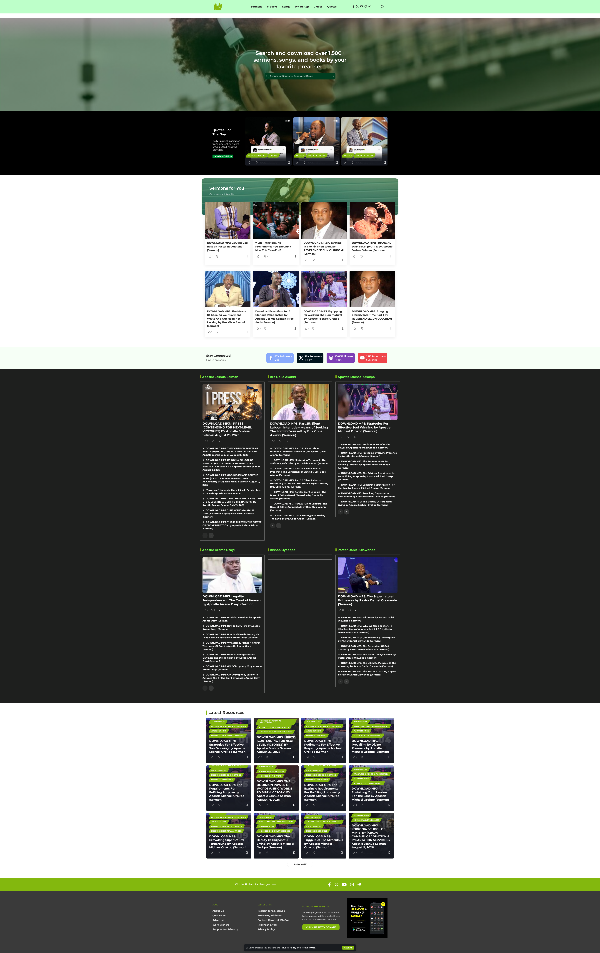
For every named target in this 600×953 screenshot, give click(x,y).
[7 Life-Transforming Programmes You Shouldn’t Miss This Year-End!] (276, 220)
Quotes (273, 155)
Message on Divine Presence (368, 735)
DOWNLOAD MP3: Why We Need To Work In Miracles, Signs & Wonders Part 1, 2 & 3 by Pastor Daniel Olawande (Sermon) (365, 629)
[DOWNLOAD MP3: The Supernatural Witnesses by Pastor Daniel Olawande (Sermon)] (368, 575)
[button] (348, 948)
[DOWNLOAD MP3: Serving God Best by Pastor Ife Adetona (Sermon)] (227, 220)
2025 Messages (218, 722)
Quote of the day (256, 155)
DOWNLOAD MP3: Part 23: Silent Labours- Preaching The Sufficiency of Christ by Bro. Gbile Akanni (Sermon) (298, 471)
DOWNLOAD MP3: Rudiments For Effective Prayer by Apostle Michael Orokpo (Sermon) (323, 746)
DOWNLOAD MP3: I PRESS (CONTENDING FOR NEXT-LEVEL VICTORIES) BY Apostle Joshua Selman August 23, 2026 (227, 429)
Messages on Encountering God (274, 831)
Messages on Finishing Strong (226, 775)
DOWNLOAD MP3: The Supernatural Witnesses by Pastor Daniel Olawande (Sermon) (367, 600)
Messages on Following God (368, 783)
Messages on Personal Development (270, 722)
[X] (357, 6)
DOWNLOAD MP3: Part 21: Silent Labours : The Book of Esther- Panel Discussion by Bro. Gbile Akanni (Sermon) (298, 495)
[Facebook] (353, 6)
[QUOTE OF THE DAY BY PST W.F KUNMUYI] (364, 141)
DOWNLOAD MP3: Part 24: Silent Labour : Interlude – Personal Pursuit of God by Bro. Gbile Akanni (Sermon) (298, 451)
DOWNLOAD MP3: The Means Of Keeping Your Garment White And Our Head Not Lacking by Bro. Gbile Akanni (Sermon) (226, 318)
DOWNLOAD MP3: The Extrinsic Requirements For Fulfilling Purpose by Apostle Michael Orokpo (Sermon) (366, 476)
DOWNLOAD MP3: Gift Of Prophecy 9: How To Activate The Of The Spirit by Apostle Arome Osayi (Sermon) (231, 678)
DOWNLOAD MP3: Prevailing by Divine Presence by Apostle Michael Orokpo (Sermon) (370, 746)
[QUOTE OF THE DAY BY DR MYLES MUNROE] (316, 141)
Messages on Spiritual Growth (226, 826)
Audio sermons (218, 731)
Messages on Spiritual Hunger (274, 727)
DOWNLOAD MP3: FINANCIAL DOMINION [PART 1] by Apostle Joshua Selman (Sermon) (372, 246)
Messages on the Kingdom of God (227, 735)
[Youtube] (372, 358)
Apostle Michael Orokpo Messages (228, 726)
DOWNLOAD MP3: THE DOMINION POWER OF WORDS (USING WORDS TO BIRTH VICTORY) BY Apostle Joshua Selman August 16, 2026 (230, 451)
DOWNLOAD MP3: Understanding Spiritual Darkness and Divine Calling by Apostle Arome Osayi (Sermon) (229, 658)
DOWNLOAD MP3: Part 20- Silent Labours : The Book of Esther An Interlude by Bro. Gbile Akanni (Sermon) (298, 507)
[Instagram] (366, 6)
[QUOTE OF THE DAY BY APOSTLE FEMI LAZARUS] (268, 141)
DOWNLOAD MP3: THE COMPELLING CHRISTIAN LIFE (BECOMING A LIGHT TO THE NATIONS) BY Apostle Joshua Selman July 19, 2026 (231, 502)
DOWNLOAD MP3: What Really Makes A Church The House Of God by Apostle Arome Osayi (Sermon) (231, 646)
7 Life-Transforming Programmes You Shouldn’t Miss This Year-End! (273, 246)
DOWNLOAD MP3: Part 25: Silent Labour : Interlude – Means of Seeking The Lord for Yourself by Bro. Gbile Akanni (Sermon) (299, 429)
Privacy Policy (288, 948)
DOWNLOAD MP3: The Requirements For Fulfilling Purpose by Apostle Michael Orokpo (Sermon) (364, 464)
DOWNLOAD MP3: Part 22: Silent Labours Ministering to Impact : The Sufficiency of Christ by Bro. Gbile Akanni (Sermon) (299, 483)
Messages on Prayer (316, 735)
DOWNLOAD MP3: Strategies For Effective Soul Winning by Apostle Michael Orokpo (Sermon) (364, 427)
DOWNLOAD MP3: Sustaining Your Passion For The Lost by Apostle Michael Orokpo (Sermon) (370, 794)
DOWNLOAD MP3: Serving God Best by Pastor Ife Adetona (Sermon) (227, 246)
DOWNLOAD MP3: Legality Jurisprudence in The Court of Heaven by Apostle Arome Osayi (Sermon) (231, 600)
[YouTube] (361, 6)
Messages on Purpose (222, 779)
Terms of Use (308, 948)
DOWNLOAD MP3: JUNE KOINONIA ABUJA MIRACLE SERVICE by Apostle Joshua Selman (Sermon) (228, 513)
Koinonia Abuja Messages (271, 771)
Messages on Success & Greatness (275, 732)
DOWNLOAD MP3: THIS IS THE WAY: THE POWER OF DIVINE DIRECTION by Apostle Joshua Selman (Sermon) (232, 525)
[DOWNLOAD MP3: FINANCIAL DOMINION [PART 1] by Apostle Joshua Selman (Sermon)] (372, 220)
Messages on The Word (270, 776)
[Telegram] (369, 6)
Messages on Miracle (316, 831)
